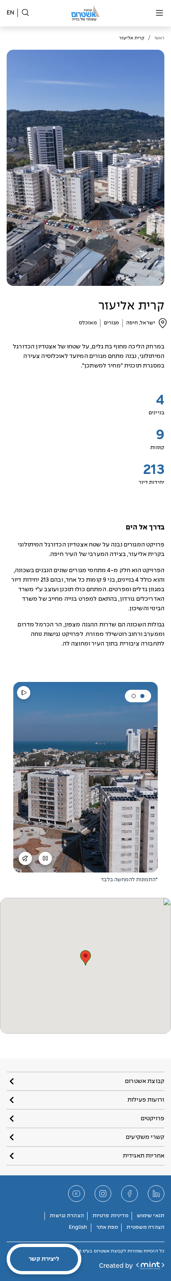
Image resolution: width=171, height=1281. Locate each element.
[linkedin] (156, 1193)
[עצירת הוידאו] (45, 861)
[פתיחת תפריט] (159, 13)
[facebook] (129, 1193)
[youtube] (76, 1193)
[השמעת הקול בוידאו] (25, 861)
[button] (142, 696)
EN (10, 13)
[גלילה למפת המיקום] (163, 323)
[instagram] (103, 1193)
